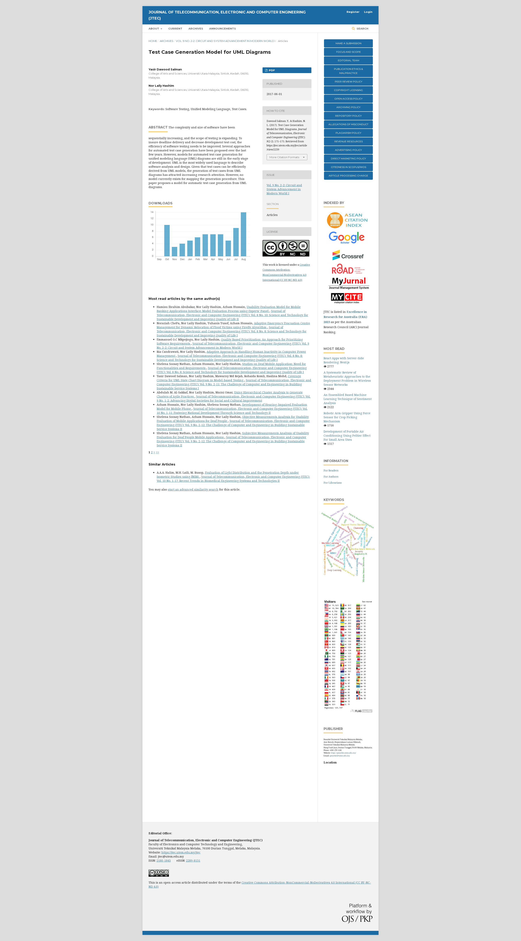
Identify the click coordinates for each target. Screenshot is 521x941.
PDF (271, 70)
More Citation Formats (284, 157)
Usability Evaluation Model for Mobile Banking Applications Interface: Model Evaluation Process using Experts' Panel (229, 309)
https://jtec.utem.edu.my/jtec (180, 852)
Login (368, 11)
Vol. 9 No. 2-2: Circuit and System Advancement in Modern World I (225, 41)
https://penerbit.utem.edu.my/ (343, 752)
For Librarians (333, 482)
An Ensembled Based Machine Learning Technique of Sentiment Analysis (348, 399)
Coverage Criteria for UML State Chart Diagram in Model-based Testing (229, 378)
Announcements (222, 28)
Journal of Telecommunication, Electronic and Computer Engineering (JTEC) (227, 15)
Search (362, 28)
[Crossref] (348, 260)
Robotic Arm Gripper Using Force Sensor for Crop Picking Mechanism (347, 417)
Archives (195, 28)
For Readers (331, 470)
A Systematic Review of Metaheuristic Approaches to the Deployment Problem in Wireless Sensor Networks (347, 378)
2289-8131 (193, 860)
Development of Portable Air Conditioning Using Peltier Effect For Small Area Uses (347, 435)
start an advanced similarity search (193, 489)
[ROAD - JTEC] (348, 274)
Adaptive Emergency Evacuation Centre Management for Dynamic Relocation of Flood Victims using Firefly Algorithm (233, 325)
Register (353, 11)
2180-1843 (164, 860)
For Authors (331, 476)
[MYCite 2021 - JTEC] (348, 304)
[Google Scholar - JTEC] (348, 243)
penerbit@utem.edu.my (340, 755)
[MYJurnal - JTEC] (348, 288)
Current (175, 28)
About (154, 28)
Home (153, 41)
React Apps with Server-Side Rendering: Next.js (344, 360)
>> (157, 452)
